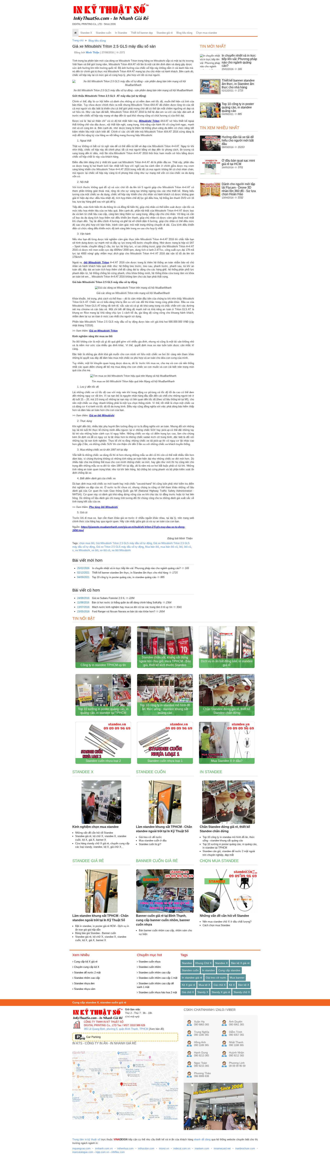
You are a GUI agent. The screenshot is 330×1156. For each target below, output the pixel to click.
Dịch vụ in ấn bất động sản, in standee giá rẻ (227, 663)
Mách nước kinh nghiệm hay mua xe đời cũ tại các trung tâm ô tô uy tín (132, 607)
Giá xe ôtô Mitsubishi (101, 415)
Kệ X (232, 984)
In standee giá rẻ (192, 977)
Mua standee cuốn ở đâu (153, 840)
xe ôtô (94, 550)
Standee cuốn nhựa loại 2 (103, 760)
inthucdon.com (146, 1148)
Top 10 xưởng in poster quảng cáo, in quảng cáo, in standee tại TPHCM (103, 710)
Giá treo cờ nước (216, 977)
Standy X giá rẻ (221, 992)
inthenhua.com (125, 1148)
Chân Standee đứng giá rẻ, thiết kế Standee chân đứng (226, 710)
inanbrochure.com (245, 1148)
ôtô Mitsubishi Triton (96, 262)
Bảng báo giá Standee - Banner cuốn (95, 933)
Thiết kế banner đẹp (142, 32)
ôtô (181, 546)
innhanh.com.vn (104, 1148)
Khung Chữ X (203, 963)
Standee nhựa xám (84, 989)
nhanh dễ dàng (202, 1139)
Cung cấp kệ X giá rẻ (85, 961)
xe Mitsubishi (82, 550)
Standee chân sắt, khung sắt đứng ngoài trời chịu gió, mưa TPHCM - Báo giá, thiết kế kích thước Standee (165, 661)
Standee (187, 963)
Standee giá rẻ (165, 32)
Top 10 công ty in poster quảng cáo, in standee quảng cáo (124, 577)
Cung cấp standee (229, 970)
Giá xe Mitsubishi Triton (103, 330)
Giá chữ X (220, 984)
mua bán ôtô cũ (169, 546)
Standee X (86, 32)
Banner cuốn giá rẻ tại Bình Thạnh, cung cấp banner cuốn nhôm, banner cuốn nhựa (163, 920)
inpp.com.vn (102, 1152)
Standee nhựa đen (84, 983)
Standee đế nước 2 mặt (87, 972)
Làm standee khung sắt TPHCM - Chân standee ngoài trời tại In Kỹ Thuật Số (164, 829)
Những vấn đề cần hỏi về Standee (94, 832)
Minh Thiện (93, 52)
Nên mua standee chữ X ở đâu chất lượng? (227, 921)
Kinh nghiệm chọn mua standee (95, 826)
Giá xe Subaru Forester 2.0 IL (109, 598)
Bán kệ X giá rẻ (240, 963)
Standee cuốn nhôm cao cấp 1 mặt (157, 977)
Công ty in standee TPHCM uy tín (103, 665)
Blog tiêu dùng (184, 32)
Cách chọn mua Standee (216, 925)
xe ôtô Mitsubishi (121, 550)
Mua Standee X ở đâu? (227, 760)
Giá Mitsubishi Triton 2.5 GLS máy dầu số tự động (124, 543)
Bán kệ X (243, 984)
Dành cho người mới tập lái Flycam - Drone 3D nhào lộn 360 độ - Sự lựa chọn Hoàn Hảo (239, 189)
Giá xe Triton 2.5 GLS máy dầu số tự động (120, 546)
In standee (208, 970)
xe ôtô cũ (105, 550)
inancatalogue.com (82, 1152)
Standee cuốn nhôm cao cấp (154, 972)
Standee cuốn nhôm (149, 967)
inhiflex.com (118, 1152)
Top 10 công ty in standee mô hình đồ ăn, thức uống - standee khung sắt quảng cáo (165, 709)
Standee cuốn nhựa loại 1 (165, 760)
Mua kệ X (204, 984)
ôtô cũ (187, 546)
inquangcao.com (81, 1148)
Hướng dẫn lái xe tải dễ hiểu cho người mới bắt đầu (238, 140)
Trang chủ (77, 40)
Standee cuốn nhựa (149, 961)
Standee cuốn (103, 32)
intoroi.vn (164, 1148)
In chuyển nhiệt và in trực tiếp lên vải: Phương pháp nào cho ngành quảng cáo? (136, 568)
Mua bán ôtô (152, 546)
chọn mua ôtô (86, 543)
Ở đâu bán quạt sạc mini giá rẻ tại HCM (238, 162)
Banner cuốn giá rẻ (157, 861)
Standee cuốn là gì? (150, 844)
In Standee (121, 32)
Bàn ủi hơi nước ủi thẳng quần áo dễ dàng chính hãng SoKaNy (127, 602)
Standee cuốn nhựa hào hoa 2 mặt (157, 992)
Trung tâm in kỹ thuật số (86, 1139)
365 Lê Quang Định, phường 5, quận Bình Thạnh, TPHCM (116, 1028)
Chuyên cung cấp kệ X (86, 967)
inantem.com (202, 1148)
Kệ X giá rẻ (188, 984)
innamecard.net (222, 1148)
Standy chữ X (242, 992)
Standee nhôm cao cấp (86, 977)
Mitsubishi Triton (149, 121)
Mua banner (237, 977)
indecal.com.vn (181, 1148)
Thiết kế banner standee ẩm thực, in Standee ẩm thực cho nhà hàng (130, 572)
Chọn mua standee (206, 32)
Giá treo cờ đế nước (150, 837)
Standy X (202, 992)
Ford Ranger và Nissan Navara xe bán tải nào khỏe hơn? (124, 611)
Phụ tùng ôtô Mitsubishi (103, 507)
